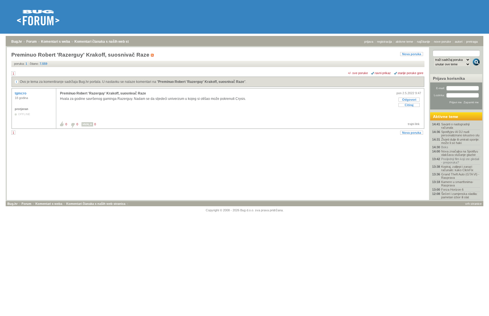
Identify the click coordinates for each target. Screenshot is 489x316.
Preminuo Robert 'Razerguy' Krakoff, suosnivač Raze (201, 82)
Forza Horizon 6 (452, 189)
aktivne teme (404, 41)
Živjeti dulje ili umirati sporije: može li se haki (460, 141)
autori (458, 41)
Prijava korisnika (449, 78)
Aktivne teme (445, 116)
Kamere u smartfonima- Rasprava (457, 183)
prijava (368, 41)
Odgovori (409, 99)
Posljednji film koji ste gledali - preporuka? (460, 160)
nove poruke (442, 41)
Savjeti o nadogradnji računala (455, 125)
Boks (444, 147)
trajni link (414, 124)
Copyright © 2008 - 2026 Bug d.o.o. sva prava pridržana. (245, 210)
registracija (384, 41)
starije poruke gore (410, 73)
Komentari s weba (55, 42)
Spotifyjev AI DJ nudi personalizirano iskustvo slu (460, 133)
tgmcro (21, 93)
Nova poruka (411, 54)
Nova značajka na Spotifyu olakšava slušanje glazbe (459, 153)
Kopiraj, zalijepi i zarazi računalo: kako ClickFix (457, 168)
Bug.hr (16, 42)
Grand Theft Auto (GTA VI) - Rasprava (460, 176)
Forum (31, 42)
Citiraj (409, 105)
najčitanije (423, 41)
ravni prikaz (383, 73)
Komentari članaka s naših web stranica (106, 42)
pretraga (472, 41)
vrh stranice (473, 203)
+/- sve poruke (358, 73)
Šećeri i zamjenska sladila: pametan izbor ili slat (459, 195)
